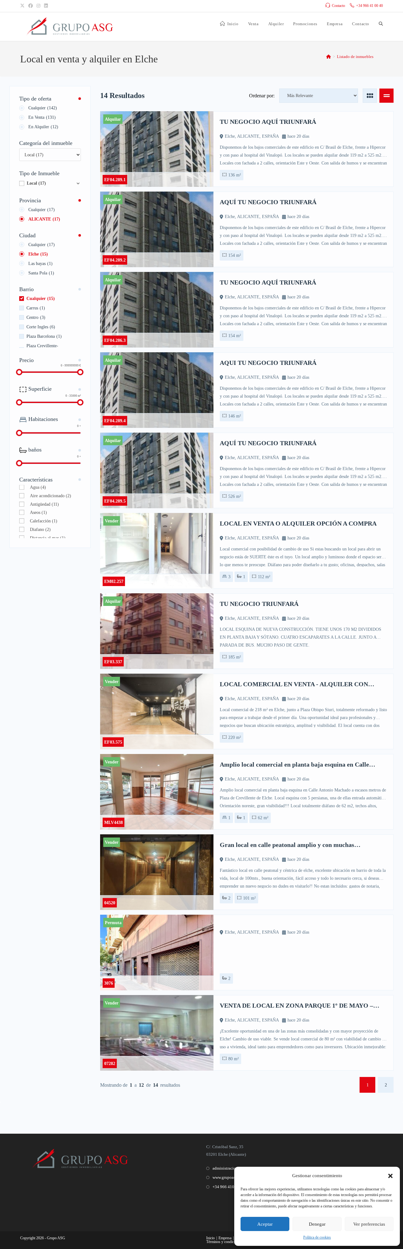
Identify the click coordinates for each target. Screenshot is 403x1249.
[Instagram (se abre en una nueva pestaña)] (38, 6)
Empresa (225, 1238)
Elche (38, 254)
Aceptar (265, 1224)
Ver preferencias (369, 1224)
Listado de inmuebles (355, 56)
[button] (390, 1176)
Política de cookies (317, 1237)
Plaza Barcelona (44, 336)
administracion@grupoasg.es (237, 1168)
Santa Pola (41, 273)
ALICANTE (44, 219)
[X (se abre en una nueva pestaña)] (23, 6)
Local (36, 183)
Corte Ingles (40, 327)
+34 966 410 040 (227, 1186)
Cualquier (42, 108)
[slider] (19, 372)
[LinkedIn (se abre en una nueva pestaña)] (46, 6)
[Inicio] (328, 56)
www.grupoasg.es (227, 1177)
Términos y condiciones (224, 1242)
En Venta (42, 117)
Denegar (317, 1224)
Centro (35, 317)
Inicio (210, 1238)
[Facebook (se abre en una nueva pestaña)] (30, 6)
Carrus (35, 308)
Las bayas (40, 263)
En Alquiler (43, 126)
